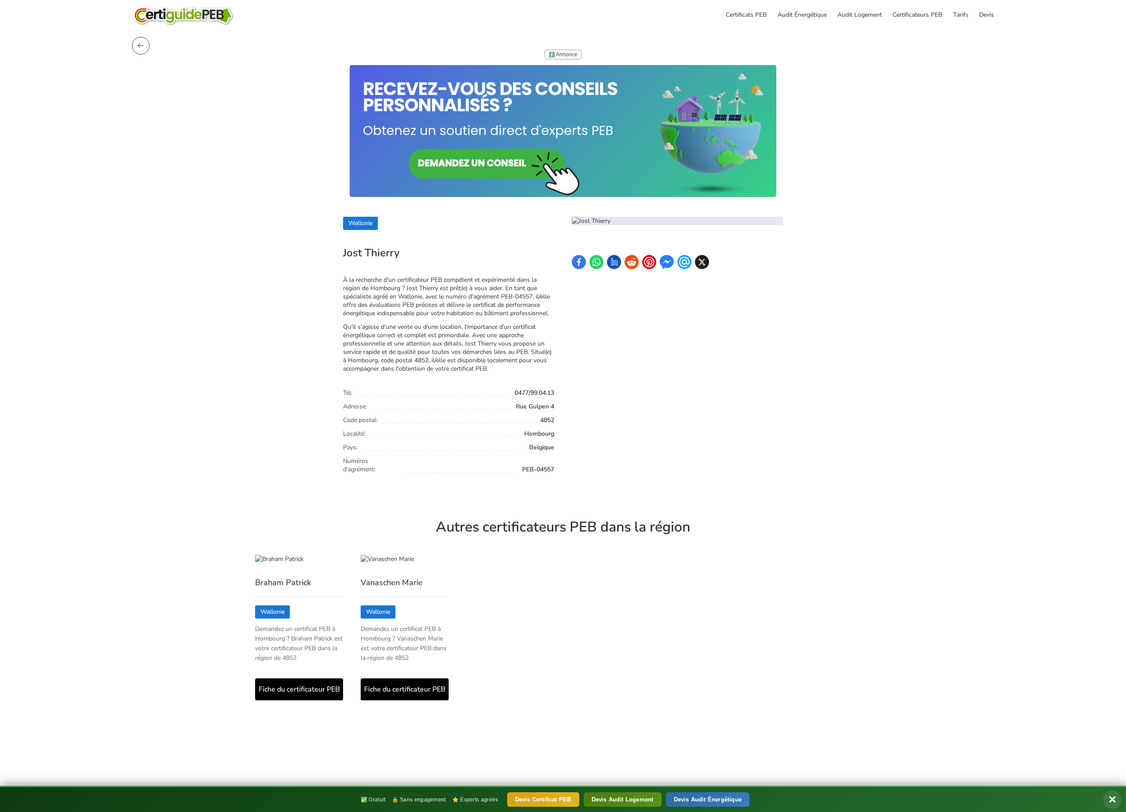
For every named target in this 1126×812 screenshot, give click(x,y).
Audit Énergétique (802, 15)
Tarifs (961, 15)
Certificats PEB (746, 15)
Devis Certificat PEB (543, 799)
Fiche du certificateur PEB (299, 689)
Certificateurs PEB (917, 15)
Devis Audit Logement (623, 799)
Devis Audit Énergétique (708, 799)
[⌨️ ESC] (141, 46)
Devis (986, 15)
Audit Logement (859, 15)
